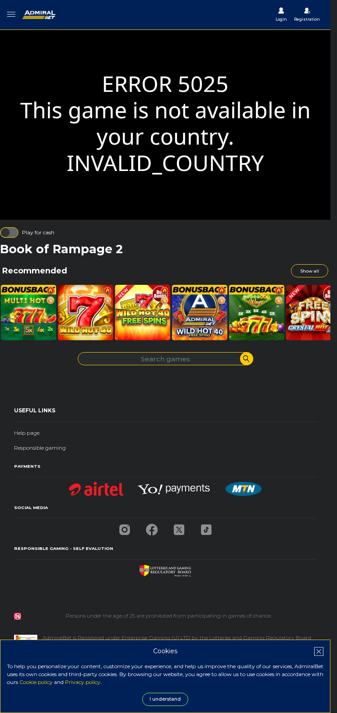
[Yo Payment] (174, 486)
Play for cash (38, 232)
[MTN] (243, 486)
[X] (179, 527)
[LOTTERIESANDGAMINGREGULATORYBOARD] (165, 569)
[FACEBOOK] (151, 527)
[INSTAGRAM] (124, 527)
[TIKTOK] (206, 527)
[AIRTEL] (96, 486)
